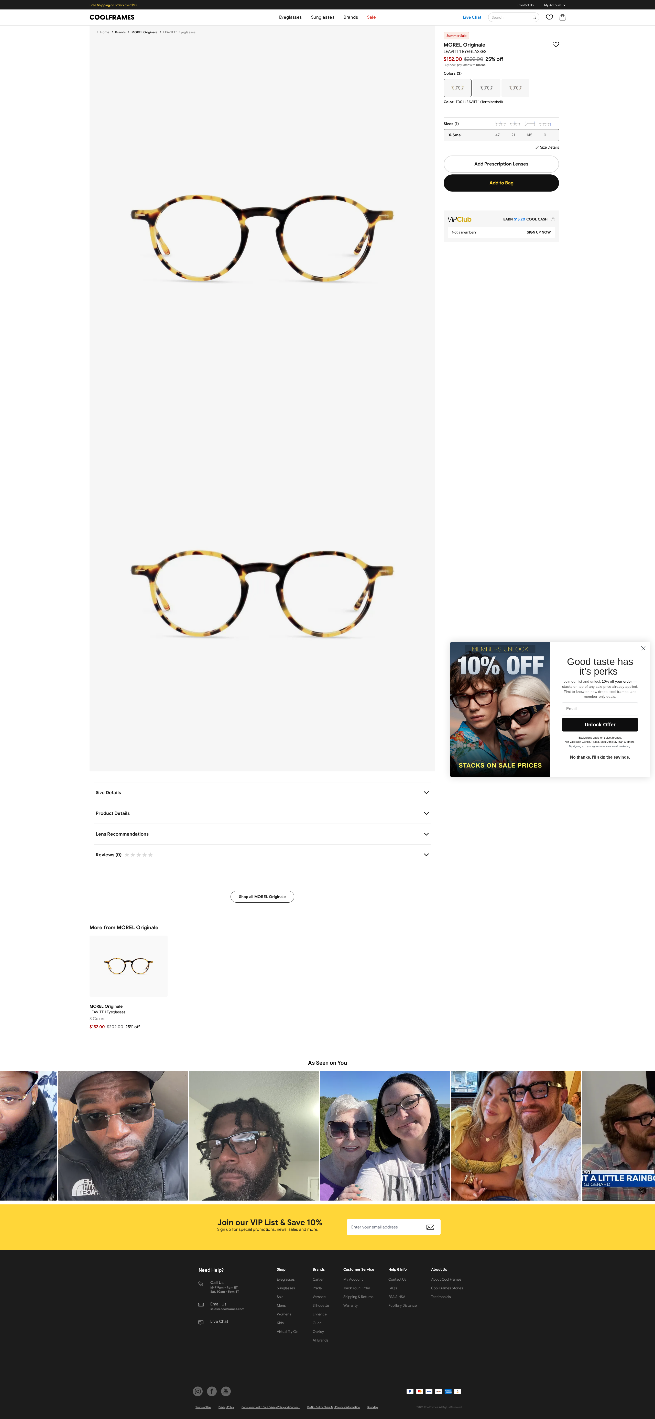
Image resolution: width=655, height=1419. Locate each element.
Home (105, 32)
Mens (281, 1305)
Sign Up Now (539, 232)
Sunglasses (322, 17)
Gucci (317, 1323)
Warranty (350, 1305)
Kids (280, 1323)
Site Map (372, 1407)
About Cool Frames (446, 1279)
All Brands (320, 1340)
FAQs (392, 1288)
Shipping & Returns (358, 1296)
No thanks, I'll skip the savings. (600, 757)
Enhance (320, 1314)
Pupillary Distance (402, 1305)
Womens (284, 1314)
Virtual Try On (287, 1331)
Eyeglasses (290, 17)
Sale (371, 17)
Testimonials (441, 1296)
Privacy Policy (226, 1407)
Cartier (318, 1279)
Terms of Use (203, 1407)
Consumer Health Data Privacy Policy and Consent (271, 1407)
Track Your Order (356, 1288)
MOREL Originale (145, 32)
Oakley (318, 1331)
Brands (351, 17)
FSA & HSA (396, 1296)
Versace (319, 1296)
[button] (131, 1136)
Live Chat (472, 17)
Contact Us (526, 5)
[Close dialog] (643, 648)
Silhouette (321, 1305)
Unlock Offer (600, 724)
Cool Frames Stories (447, 1288)
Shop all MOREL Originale (262, 896)
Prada (317, 1288)
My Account (552, 5)
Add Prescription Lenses (501, 164)
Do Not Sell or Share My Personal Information (333, 1407)
